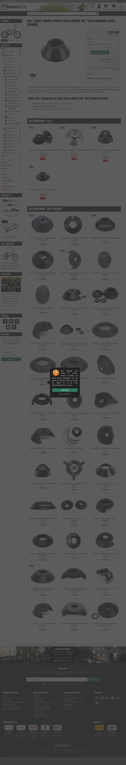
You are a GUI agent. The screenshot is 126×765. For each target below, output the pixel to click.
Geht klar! (65, 390)
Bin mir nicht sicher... (65, 394)
